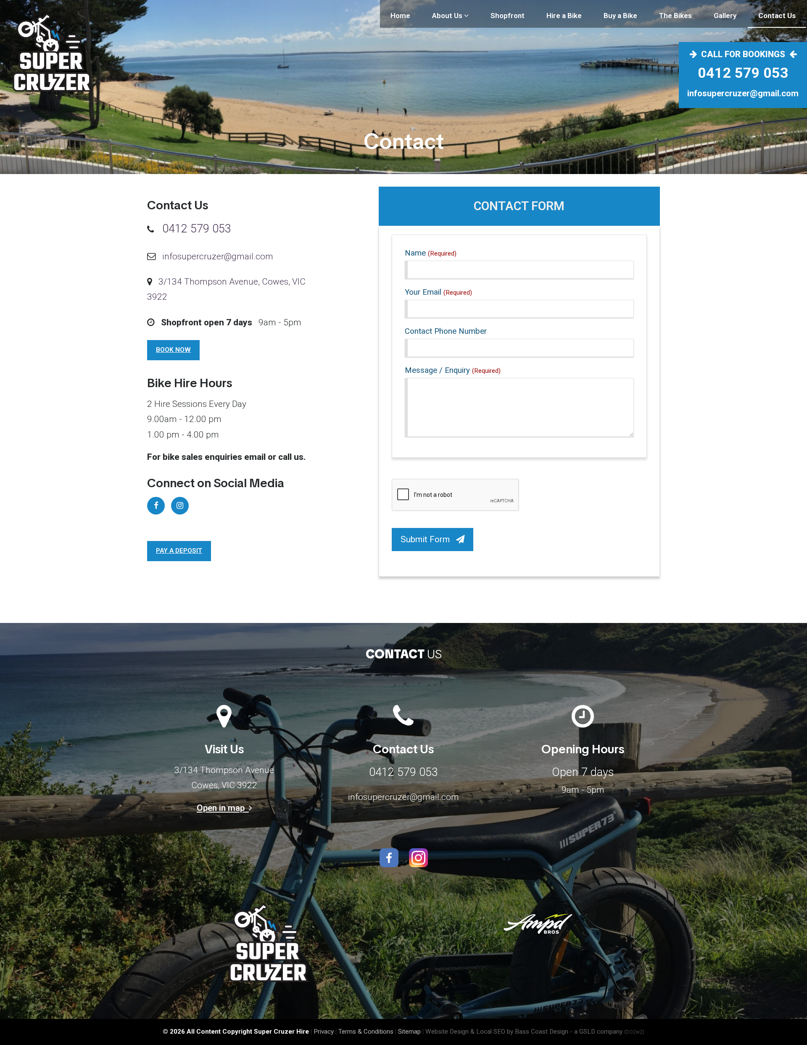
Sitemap (409, 1031)
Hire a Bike (564, 15)
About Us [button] (448, 15)
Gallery (725, 15)
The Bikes (675, 15)
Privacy (324, 1031)
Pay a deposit (179, 550)
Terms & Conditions (365, 1031)
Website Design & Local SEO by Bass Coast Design (496, 1031)
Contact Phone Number (446, 331)
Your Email (438, 292)
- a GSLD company (607, 1031)
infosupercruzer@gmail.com (743, 93)
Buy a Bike (620, 15)
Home (400, 15)
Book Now (173, 350)
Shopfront (508, 15)
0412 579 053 (743, 72)
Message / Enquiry (453, 370)
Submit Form (428, 539)
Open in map (223, 808)
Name (430, 253)
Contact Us (777, 15)
